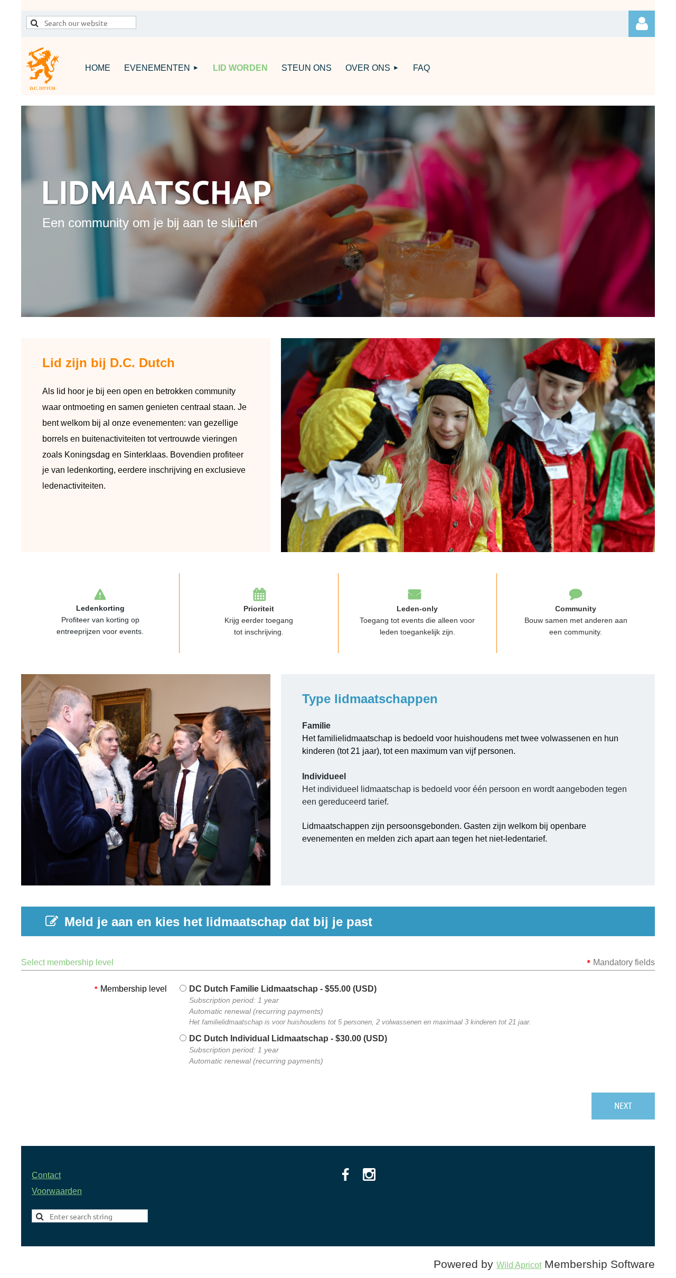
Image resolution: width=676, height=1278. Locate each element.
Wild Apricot (518, 1265)
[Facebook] (345, 1174)
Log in (641, 24)
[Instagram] (369, 1174)
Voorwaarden (57, 1191)
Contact (46, 1175)
